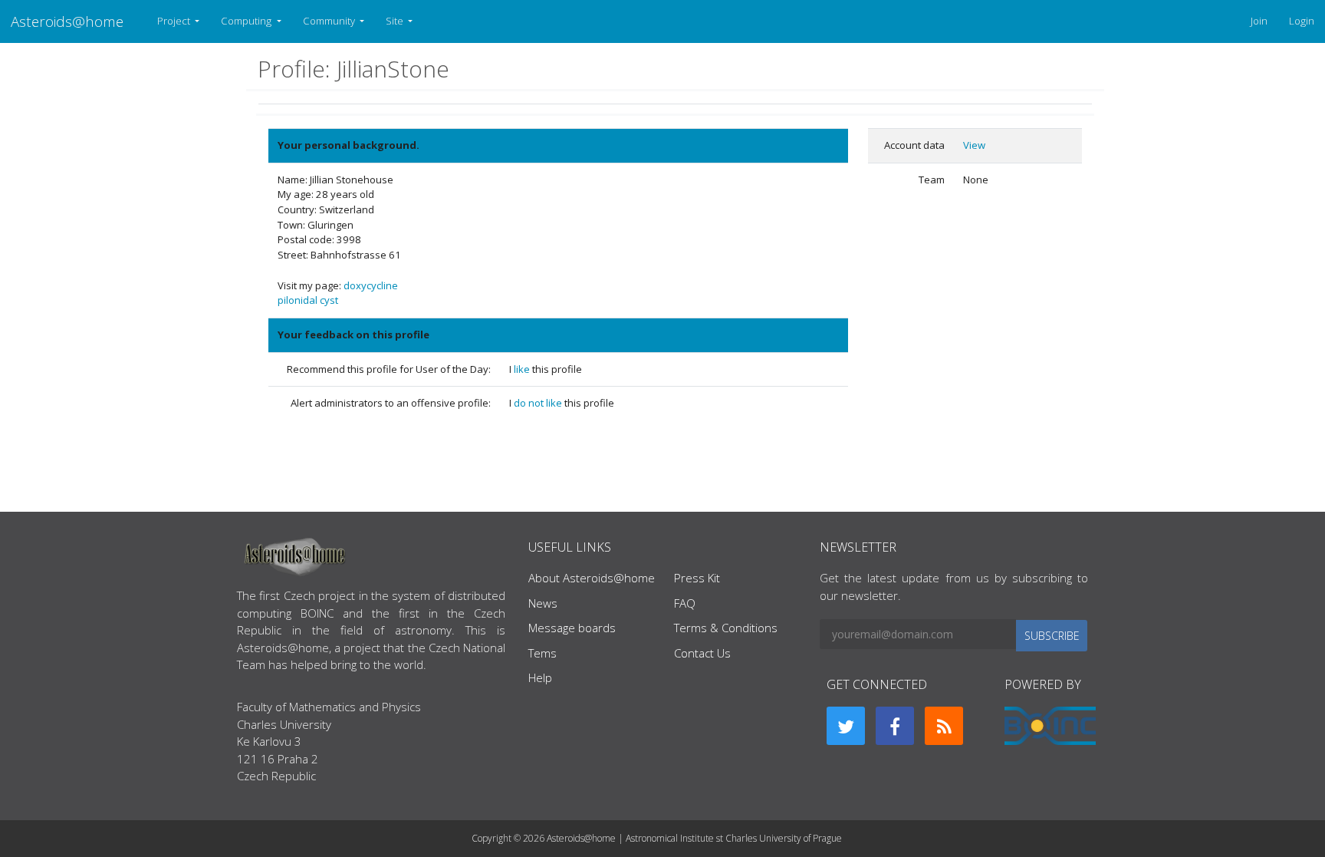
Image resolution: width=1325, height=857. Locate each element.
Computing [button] (247, 21)
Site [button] (396, 21)
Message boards (572, 627)
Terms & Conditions (726, 627)
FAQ (684, 603)
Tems (542, 653)
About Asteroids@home (591, 577)
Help (540, 677)
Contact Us (702, 653)
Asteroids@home (67, 21)
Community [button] (330, 21)
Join (1259, 21)
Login (1301, 21)
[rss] (944, 726)
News (542, 603)
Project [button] (174, 21)
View (974, 145)
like (523, 369)
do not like (539, 403)
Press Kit (697, 577)
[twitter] (846, 726)
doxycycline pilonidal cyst (338, 293)
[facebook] (895, 726)
